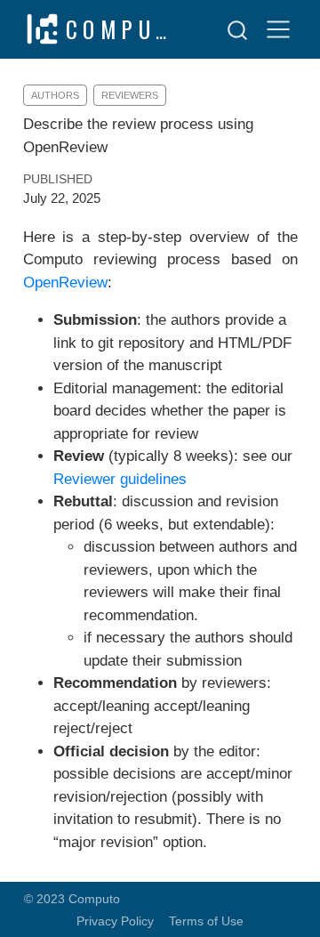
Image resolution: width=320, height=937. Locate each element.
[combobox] (238, 29)
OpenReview (65, 282)
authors (55, 95)
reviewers (129, 95)
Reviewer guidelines (120, 479)
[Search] (237, 29)
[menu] (278, 29)
